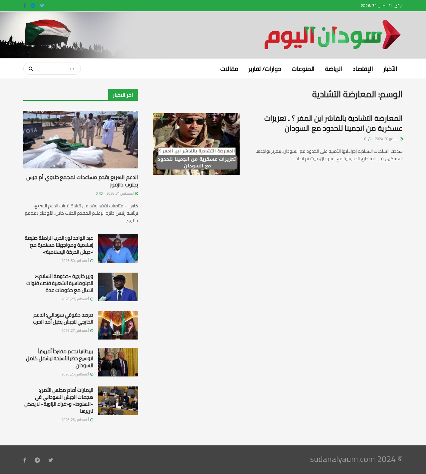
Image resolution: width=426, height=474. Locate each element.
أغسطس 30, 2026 (76, 260)
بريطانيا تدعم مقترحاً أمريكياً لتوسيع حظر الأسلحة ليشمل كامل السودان (59, 358)
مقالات (229, 68)
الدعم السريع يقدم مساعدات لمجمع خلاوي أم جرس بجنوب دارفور (82, 180)
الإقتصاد (363, 68)
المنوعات (303, 68)
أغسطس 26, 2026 (76, 374)
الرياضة (333, 68)
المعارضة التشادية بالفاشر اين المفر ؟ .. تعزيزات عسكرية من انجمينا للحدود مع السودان (333, 123)
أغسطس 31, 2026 (120, 193)
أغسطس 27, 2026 (76, 330)
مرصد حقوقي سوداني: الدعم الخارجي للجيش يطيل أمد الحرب (63, 318)
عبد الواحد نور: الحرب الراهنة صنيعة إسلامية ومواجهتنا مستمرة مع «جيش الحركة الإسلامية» (59, 245)
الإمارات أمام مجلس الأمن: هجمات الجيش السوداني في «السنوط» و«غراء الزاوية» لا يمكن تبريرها (58, 400)
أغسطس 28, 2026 (76, 299)
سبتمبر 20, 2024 (387, 138)
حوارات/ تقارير (265, 68)
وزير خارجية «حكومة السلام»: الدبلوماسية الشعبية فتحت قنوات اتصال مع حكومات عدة (59, 283)
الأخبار (390, 68)
